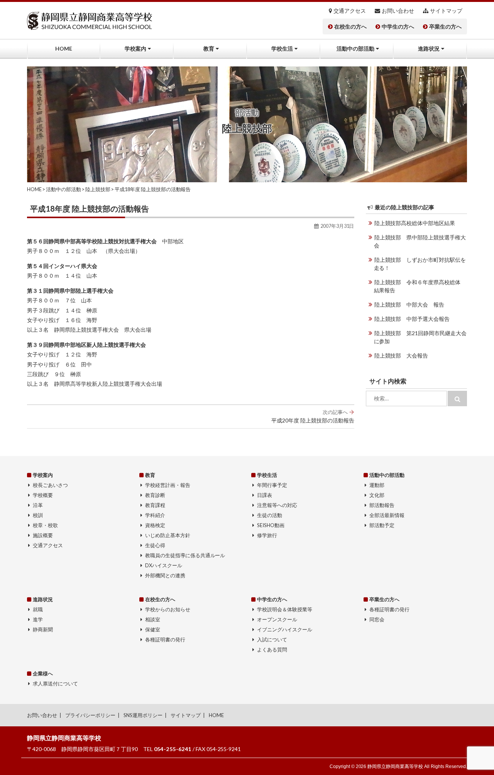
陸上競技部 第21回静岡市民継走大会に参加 (420, 337)
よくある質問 (272, 649)
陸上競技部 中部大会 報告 (409, 304)
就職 (38, 609)
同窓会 (376, 619)
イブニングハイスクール (284, 629)
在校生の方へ (350, 26)
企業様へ (43, 673)
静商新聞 (43, 629)
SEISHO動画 (270, 525)
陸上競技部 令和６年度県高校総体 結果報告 (420, 286)
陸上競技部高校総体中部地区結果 (414, 223)
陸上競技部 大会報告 (401, 355)
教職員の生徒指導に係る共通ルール (185, 555)
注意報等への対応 (277, 505)
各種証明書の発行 (165, 639)
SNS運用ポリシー (143, 715)
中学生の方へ (398, 26)
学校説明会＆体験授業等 (284, 609)
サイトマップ (446, 11)
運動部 (376, 485)
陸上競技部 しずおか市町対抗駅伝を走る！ (420, 263)
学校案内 (135, 48)
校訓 (38, 515)
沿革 (38, 505)
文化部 (376, 495)
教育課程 (155, 505)
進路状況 (429, 48)
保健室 (152, 629)
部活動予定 (381, 525)
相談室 (152, 619)
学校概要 (43, 495)
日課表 (264, 495)
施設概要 (43, 535)
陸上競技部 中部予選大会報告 (412, 318)
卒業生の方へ (445, 26)
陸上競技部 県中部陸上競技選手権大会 (420, 241)
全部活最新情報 (386, 515)
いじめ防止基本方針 (167, 535)
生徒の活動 (269, 515)
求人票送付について (55, 683)
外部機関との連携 (165, 575)
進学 (38, 619)
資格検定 (155, 525)
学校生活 (282, 48)
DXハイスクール (163, 565)
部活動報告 (381, 505)
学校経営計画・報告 (167, 485)
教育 (208, 48)
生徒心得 (155, 545)
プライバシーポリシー (90, 715)
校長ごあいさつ (50, 485)
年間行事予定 (272, 485)
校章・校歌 (45, 525)
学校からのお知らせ (167, 609)
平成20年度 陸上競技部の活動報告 (312, 416)
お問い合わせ (398, 11)
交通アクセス (349, 11)
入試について (272, 639)
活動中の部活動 (355, 48)
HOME (63, 48)
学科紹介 (155, 515)
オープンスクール (277, 619)
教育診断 (155, 495)
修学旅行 (267, 535)
